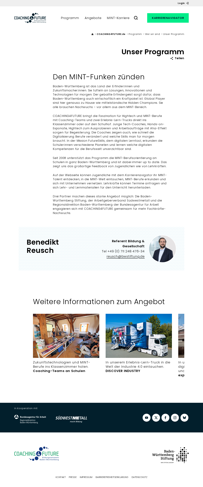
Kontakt (61, 477)
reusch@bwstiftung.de (126, 256)
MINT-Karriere (118, 18)
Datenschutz (139, 477)
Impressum (86, 477)
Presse (73, 477)
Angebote (93, 18)
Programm (70, 18)
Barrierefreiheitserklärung (112, 477)
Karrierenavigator (168, 18)
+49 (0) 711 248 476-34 (126, 251)
